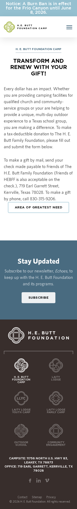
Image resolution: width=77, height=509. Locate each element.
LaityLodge (56, 378)
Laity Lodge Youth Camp (21, 411)
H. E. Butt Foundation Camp (21, 380)
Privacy (51, 497)
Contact (22, 497)
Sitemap (37, 497)
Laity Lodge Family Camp (56, 411)
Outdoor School (21, 443)
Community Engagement (56, 443)
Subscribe (38, 297)
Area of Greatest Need (38, 207)
